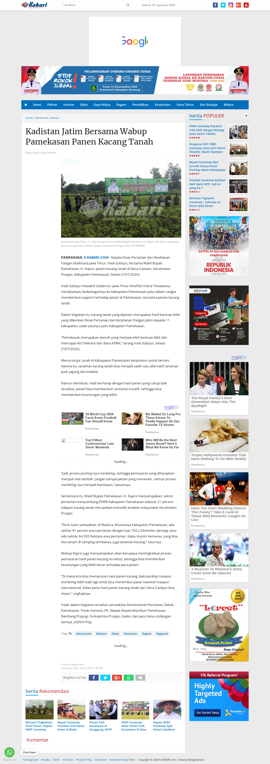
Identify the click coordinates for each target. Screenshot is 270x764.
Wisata (228, 105)
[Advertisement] (135, 23)
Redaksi (45, 759)
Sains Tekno (185, 105)
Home (29, 118)
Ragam (121, 105)
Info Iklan (67, 759)
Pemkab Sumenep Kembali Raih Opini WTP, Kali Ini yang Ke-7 (207, 184)
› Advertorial (40, 118)
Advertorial (83, 633)
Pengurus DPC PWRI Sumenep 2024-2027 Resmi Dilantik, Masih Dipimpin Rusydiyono (207, 149)
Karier (56, 759)
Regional (162, 633)
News (37, 105)
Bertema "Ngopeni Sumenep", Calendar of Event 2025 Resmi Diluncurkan (204, 203)
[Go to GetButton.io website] (9, 760)
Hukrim (68, 105)
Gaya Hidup (102, 105)
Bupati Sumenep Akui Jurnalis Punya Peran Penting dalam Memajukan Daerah (207, 167)
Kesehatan (162, 105)
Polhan (52, 105)
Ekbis (84, 105)
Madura (101, 633)
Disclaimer (100, 759)
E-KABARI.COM (96, 257)
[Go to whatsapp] (9, 752)
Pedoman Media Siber (122, 759)
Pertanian (130, 633)
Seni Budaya (209, 105)
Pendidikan (140, 105)
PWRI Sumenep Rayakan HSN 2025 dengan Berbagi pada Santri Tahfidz (206, 129)
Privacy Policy (84, 759)
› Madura (53, 118)
